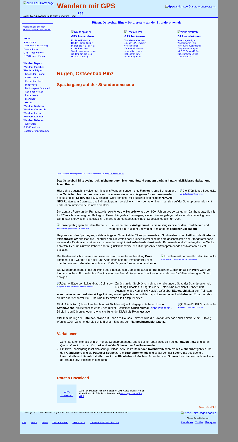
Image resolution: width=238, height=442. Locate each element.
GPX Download (66, 393)
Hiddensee (31, 84)
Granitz (29, 102)
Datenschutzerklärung (36, 45)
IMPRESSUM (78, 422)
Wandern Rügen (33, 70)
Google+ (210, 422)
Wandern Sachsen (34, 106)
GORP (45, 422)
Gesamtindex (31, 49)
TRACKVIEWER (60, 422)
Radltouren (30, 123)
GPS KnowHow (32, 127)
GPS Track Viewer (34, 52)
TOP (24, 422)
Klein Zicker (31, 77)
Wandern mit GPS (86, 6)
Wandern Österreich (35, 109)
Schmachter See (34, 91)
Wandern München (34, 67)
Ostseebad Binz (34, 81)
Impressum (30, 42)
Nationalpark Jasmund (37, 88)
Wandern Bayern (33, 63)
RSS (80, 13)
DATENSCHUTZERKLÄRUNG (104, 422)
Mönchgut (30, 99)
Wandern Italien (32, 113)
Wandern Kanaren (34, 116)
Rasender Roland (35, 74)
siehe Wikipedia (160, 307)
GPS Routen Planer (34, 56)
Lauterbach (31, 95)
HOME (34, 422)
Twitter (199, 422)
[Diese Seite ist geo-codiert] (198, 413)
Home (27, 38)
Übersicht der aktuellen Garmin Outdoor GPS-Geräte (37, 28)
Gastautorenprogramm (36, 131)
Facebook (187, 422)
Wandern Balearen (34, 120)
